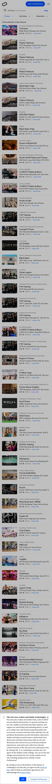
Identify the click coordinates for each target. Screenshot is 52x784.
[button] (48, 717)
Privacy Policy (25, 772)
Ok (22, 779)
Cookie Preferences (38, 779)
